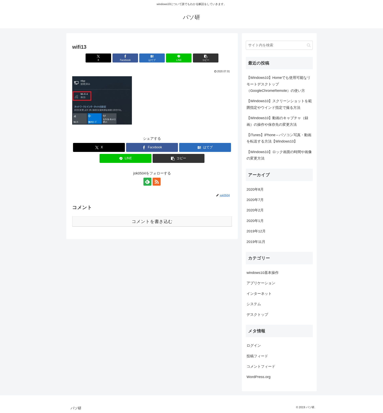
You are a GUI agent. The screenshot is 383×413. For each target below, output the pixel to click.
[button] (205, 57)
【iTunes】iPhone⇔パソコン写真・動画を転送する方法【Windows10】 (279, 138)
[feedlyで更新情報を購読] (147, 182)
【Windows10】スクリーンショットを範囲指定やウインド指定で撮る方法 (279, 104)
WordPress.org (258, 377)
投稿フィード (257, 356)
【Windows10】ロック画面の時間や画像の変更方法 (279, 155)
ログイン (254, 346)
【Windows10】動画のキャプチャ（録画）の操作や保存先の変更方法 (277, 121)
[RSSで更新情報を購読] (157, 182)
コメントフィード (261, 366)
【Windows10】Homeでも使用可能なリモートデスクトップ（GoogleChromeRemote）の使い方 (279, 84)
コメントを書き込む (152, 221)
